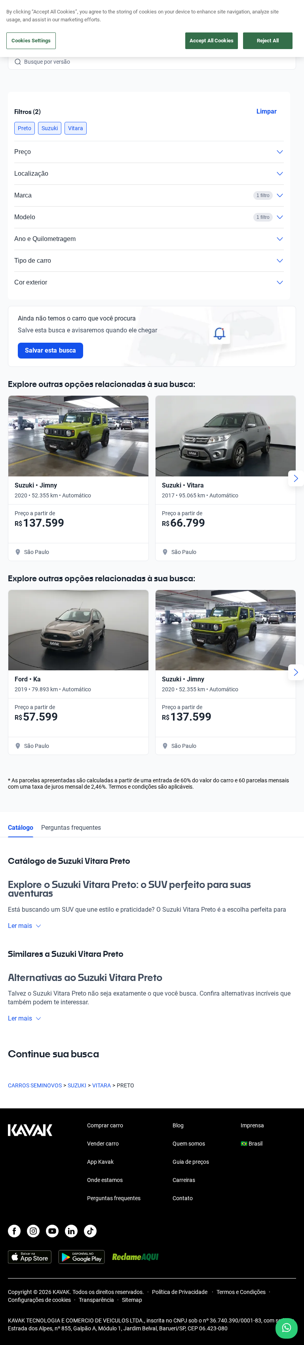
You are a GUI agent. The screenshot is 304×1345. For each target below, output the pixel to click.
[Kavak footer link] (30, 1163)
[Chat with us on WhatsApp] (286, 1328)
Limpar (266, 111)
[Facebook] (14, 1231)
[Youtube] (52, 1231)
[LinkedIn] (71, 1231)
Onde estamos (105, 1180)
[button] (24, 128)
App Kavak (100, 1162)
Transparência (96, 1300)
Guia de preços (191, 1162)
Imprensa (252, 1125)
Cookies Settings (31, 41)
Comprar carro (105, 1125)
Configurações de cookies (39, 1300)
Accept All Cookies (212, 41)
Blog (178, 1125)
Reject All (268, 41)
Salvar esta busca (50, 350)
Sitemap (132, 1300)
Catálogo (20, 827)
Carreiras (184, 1180)
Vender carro (103, 1143)
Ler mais (20, 926)
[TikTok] (90, 1231)
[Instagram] (33, 1231)
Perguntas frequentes (71, 827)
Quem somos (189, 1143)
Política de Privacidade (180, 1292)
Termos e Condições (241, 1292)
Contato (183, 1198)
